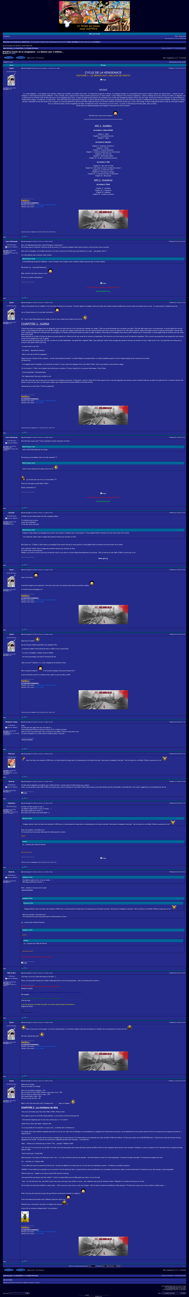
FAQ (176, 36)
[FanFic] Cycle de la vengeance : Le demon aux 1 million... (33, 52)
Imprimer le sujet (8, 62)
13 (180, 57)
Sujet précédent (173, 62)
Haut (4, 237)
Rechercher (182, 36)
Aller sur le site (94, 34)
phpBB (87, 1295)
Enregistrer (96, 42)
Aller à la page (167, 57)
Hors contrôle (39, 207)
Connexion (6, 36)
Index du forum (8, 48)
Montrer (30, 739)
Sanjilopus (34, 862)
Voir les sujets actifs (27, 45)
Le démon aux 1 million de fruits (45, 205)
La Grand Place (19, 48)
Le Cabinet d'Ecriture (31, 48)
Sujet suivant (182, 62)
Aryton (33, 231)
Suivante (183, 57)
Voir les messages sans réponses (12, 45)
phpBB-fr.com (98, 1296)
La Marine (13, 53)
